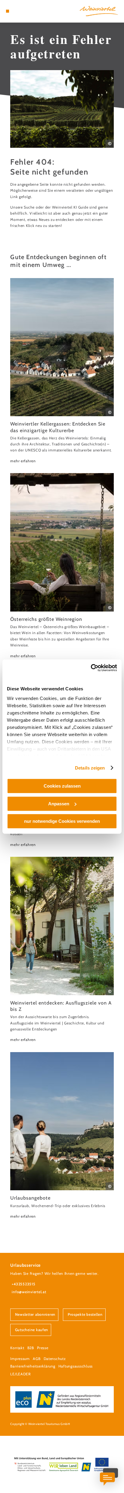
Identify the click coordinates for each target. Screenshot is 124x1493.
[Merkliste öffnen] (21, 11)
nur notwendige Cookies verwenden (62, 821)
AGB (36, 1358)
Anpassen (58, 803)
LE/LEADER (20, 1374)
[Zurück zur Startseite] (99, 11)
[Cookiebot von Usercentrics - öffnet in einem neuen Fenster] (90, 668)
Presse (42, 1348)
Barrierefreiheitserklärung (32, 1366)
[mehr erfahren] (61, 371)
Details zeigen (90, 767)
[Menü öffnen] (7, 11)
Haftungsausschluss (75, 1366)
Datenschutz (55, 1358)
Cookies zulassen (62, 785)
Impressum (20, 1358)
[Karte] (16, 11)
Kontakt (17, 1348)
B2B (30, 1348)
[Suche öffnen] (26, 11)
